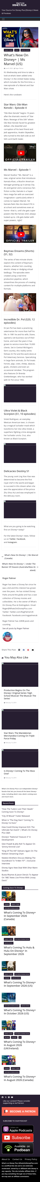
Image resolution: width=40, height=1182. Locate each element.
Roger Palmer (19, 68)
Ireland (7, 1037)
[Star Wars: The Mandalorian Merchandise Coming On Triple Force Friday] (20, 710)
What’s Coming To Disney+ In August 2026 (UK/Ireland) (20, 1045)
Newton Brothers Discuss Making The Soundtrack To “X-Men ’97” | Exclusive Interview (18, 861)
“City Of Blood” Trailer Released (16, 816)
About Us (6, 1159)
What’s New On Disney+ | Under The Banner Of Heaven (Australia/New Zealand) (19, 567)
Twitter (12, 539)
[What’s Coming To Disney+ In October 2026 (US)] (9, 994)
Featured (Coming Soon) (12, 908)
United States (25, 50)
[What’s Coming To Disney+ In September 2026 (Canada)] (9, 893)
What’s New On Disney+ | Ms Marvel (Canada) (21, 557)
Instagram (12, 542)
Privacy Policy (31, 1159)
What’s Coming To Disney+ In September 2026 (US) (20, 984)
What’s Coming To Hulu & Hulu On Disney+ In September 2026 (19, 951)
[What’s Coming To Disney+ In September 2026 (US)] (9, 962)
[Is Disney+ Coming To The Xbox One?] (20, 750)
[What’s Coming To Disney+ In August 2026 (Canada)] (9, 1057)
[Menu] (3, 19)
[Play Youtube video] (21, 153)
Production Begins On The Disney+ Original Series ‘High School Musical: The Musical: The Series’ (20, 694)
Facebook (21, 539)
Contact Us (17, 1159)
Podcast (7, 978)
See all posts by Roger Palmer (15, 628)
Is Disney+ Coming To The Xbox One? (19, 772)
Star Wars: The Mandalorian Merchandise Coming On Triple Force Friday (19, 736)
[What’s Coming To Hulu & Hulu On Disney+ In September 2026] (9, 928)
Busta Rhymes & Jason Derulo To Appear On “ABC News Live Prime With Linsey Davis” (20, 877)
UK (20, 1037)
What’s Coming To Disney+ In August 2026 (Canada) (20, 1078)
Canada (7, 904)
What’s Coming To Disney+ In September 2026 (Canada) (20, 916)
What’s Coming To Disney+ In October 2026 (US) (20, 1011)
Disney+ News (8, 50)
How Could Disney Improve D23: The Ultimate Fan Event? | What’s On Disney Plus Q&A (19, 830)
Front (17, 50)
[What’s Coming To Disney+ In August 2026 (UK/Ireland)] (9, 1022)
